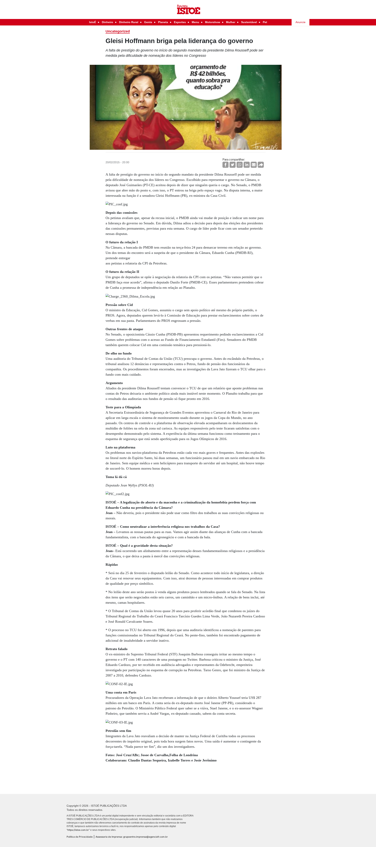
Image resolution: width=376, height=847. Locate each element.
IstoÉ (92, 22)
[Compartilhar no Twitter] (233, 165)
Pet (265, 22)
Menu (195, 22)
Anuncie (301, 22)
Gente (148, 22)
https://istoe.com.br (78, 829)
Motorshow (212, 22)
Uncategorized (118, 31)
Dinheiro (107, 22)
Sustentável (249, 22)
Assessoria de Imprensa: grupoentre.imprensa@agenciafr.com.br (132, 836)
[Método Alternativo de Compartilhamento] (261, 165)
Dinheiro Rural (128, 22)
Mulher (230, 22)
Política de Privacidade (80, 836)
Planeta (163, 22)
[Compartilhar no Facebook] (225, 165)
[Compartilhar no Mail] (254, 165)
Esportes (180, 22)
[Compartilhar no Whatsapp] (240, 165)
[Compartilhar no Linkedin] (247, 165)
